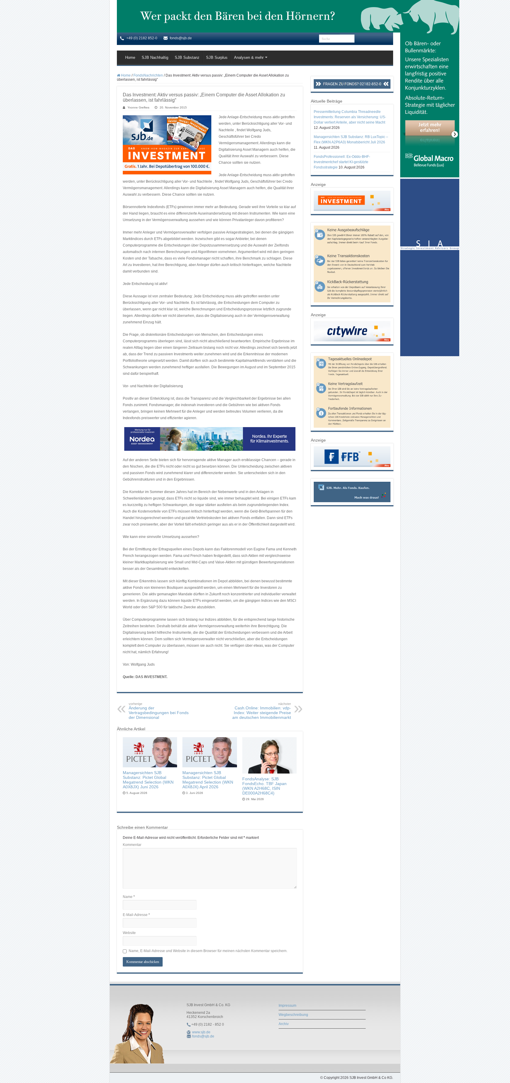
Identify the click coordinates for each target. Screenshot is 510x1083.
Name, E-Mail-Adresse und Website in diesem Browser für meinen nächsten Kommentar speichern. (208, 951)
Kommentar (132, 845)
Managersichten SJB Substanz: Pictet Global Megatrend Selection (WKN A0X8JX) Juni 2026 (148, 779)
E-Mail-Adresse (136, 915)
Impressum (287, 1005)
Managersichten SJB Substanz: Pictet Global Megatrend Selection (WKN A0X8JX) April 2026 (207, 779)
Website (129, 933)
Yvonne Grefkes (138, 107)
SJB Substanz (187, 57)
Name (129, 897)
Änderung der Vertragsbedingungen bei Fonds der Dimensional (159, 711)
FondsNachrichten (148, 75)
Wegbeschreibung (293, 1015)
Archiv (284, 1024)
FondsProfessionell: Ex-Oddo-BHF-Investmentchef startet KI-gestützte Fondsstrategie (342, 162)
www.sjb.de (201, 1032)
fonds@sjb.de (203, 1036)
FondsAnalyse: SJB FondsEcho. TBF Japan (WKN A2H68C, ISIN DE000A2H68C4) (264, 785)
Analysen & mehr (249, 57)
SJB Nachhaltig (155, 57)
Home (130, 57)
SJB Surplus (217, 57)
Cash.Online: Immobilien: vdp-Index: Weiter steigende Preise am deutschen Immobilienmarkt (261, 711)
